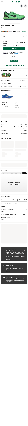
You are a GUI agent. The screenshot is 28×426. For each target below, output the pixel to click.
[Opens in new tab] (14, 52)
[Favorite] (21, 6)
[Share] (25, 6)
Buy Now (14, 48)
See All (24, 31)
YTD (16, 173)
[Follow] (11, 94)
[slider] (7, 23)
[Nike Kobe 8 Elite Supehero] (3, 74)
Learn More (15, 53)
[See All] (25, 75)
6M (12, 173)
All (24, 173)
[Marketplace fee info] (19, 45)
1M (3, 173)
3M (7, 173)
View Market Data (14, 60)
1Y (20, 173)
